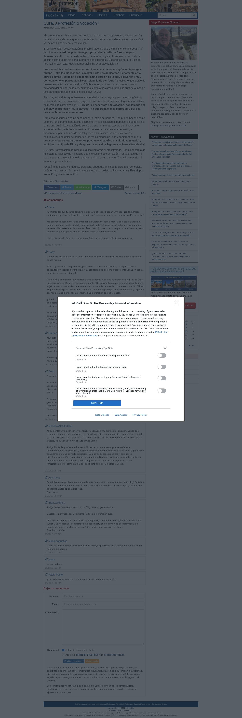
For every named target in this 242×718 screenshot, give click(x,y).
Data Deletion (102, 415)
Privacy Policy (140, 415)
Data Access (121, 415)
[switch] (162, 355)
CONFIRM (97, 403)
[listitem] (121, 348)
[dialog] (121, 359)
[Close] (178, 303)
